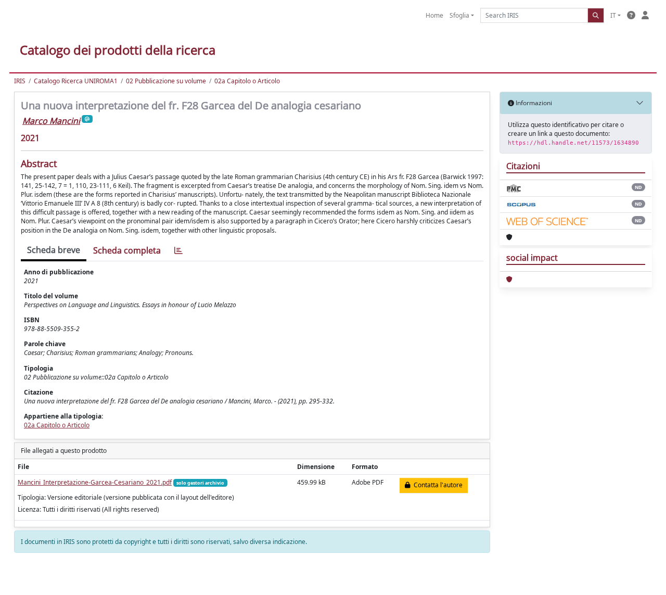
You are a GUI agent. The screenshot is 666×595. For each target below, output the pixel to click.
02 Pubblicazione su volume (166, 81)
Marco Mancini (51, 120)
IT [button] (613, 15)
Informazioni (533, 102)
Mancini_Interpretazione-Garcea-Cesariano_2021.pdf (95, 482)
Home (434, 15)
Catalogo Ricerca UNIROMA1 (76, 81)
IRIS (19, 81)
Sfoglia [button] (459, 15)
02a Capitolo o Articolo (247, 81)
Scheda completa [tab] (127, 250)
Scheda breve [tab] (53, 250)
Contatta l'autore (437, 484)
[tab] (178, 250)
